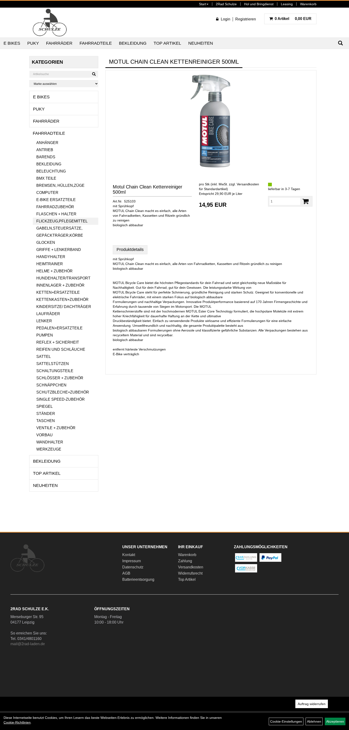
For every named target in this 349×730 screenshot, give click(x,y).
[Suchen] (94, 74)
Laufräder (48, 314)
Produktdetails (130, 249)
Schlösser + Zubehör (59, 378)
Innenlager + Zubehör (60, 285)
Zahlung (185, 561)
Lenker (44, 321)
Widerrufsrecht (190, 573)
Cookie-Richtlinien (17, 722)
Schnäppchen (51, 385)
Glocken (45, 242)
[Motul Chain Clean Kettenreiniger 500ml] (211, 121)
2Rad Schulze (226, 4)
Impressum (131, 561)
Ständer (45, 414)
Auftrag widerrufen (311, 704)
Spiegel (44, 406)
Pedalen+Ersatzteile (59, 328)
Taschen (45, 421)
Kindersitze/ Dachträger (63, 307)
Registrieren (245, 19)
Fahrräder (59, 43)
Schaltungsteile (54, 371)
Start (202, 4)
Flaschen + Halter (56, 214)
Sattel (43, 357)
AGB (126, 573)
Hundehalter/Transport (63, 278)
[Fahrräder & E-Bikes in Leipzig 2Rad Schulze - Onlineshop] (50, 22)
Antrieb (44, 150)
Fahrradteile (96, 43)
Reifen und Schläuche (60, 349)
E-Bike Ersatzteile (56, 200)
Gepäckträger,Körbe (59, 235)
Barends (45, 157)
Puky (33, 43)
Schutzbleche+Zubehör (62, 392)
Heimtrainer (49, 264)
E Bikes (12, 43)
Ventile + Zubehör (55, 428)
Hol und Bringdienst (259, 4)
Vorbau (44, 435)
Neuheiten (200, 43)
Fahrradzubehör (55, 207)
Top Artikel (167, 43)
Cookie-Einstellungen (286, 721)
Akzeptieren (335, 721)
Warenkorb (308, 4)
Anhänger (47, 143)
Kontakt (128, 555)
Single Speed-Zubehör (60, 399)
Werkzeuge (48, 449)
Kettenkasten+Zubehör (62, 300)
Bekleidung (132, 43)
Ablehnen (314, 721)
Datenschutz (132, 567)
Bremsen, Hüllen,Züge (60, 185)
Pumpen (44, 335)
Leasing (287, 4)
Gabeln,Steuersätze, (59, 228)
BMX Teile (46, 178)
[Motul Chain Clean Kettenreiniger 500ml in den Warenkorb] (305, 201)
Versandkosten (190, 567)
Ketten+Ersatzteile (58, 292)
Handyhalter (50, 257)
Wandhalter (49, 442)
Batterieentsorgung (138, 579)
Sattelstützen (52, 364)
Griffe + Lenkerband (58, 250)
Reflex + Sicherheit (57, 342)
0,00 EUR (293, 19)
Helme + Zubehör (54, 271)
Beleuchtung (51, 171)
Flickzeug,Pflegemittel (62, 221)
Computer (47, 193)
